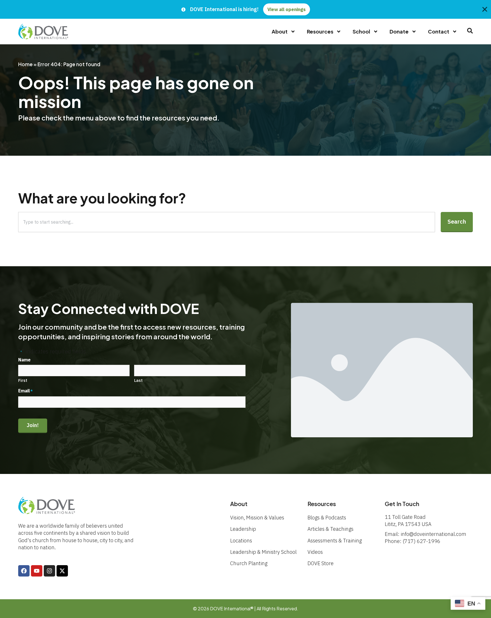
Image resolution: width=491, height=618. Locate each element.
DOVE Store (320, 563)
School (361, 31)
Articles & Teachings (330, 529)
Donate (399, 31)
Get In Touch (402, 503)
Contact (438, 31)
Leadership (243, 529)
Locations (241, 540)
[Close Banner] (484, 9)
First (22, 380)
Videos (315, 552)
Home (25, 64)
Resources (320, 31)
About (280, 31)
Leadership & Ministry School (263, 552)
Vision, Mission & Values (257, 517)
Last (138, 380)
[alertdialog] (245, 9)
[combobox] (226, 222)
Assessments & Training (334, 540)
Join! (33, 425)
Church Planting (248, 563)
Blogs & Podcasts (326, 517)
